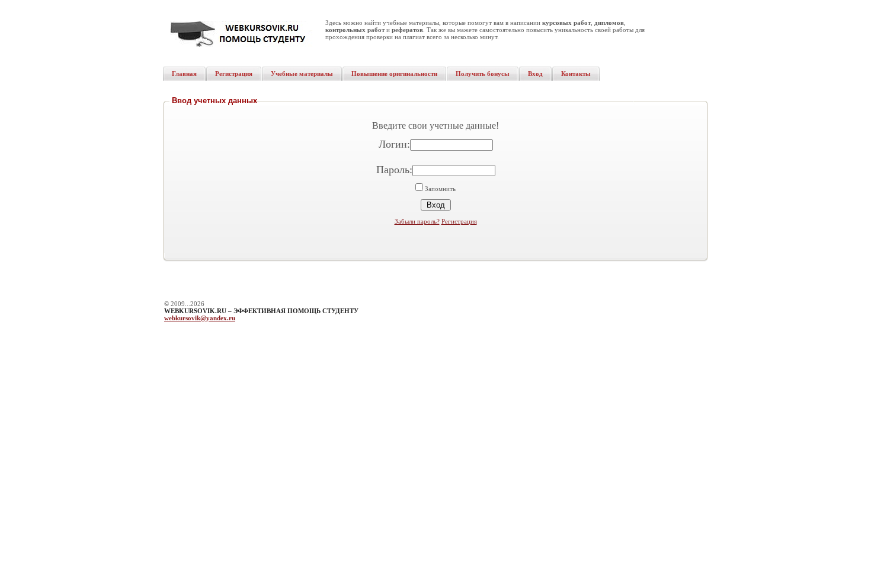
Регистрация (459, 221)
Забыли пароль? (417, 221)
